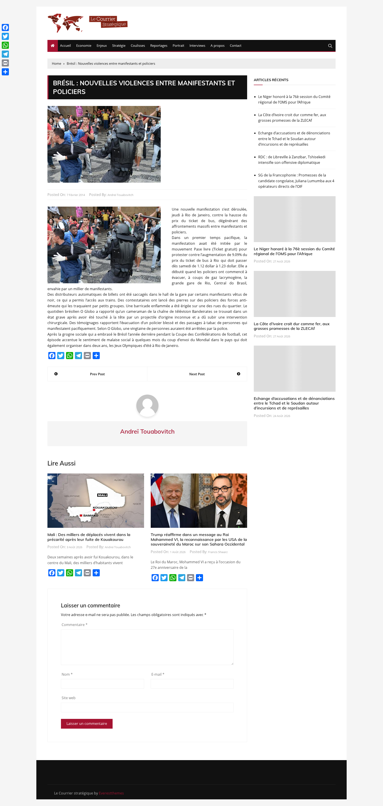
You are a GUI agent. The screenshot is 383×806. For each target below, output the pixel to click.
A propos (218, 45)
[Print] (5, 63)
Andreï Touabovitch (120, 195)
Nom (67, 674)
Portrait (178, 45)
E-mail (157, 674)
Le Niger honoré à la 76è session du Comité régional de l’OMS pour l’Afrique (294, 99)
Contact (235, 45)
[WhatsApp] (5, 45)
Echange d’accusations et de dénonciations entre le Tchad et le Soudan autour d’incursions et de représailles (294, 139)
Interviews (197, 45)
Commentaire (75, 624)
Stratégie (118, 45)
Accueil (65, 45)
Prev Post (97, 374)
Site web (69, 697)
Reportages (158, 45)
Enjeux (102, 45)
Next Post (197, 374)
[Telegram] (5, 54)
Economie (83, 45)
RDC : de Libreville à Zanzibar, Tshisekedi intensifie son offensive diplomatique (291, 160)
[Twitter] (5, 36)
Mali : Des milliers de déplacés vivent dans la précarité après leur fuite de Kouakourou (88, 537)
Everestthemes (111, 793)
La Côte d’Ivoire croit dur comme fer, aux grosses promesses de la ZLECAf (292, 117)
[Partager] (5, 71)
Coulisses (138, 45)
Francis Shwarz (218, 552)
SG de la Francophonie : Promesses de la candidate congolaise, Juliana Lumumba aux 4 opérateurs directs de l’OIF (296, 181)
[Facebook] (5, 27)
